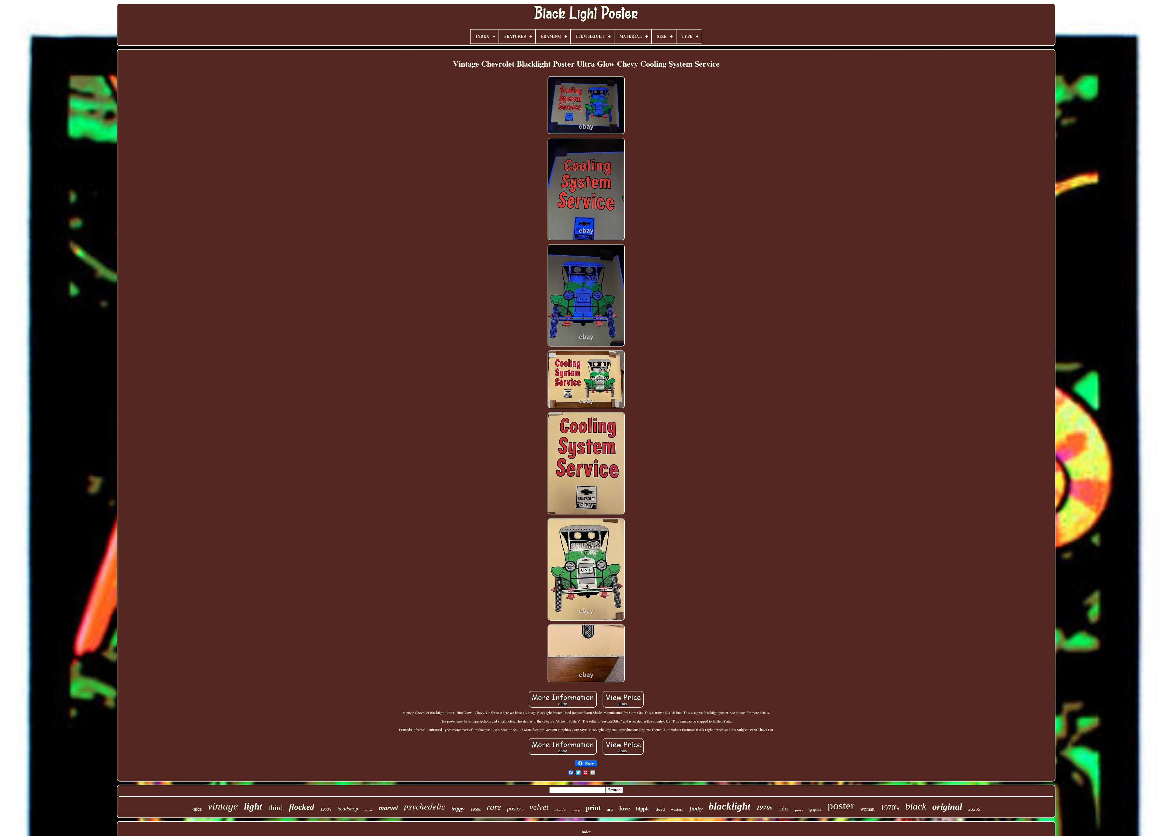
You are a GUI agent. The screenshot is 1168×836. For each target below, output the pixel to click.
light (253, 806)
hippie (643, 809)
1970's (890, 808)
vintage (223, 806)
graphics (815, 809)
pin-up (576, 810)
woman (867, 809)
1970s (764, 807)
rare (494, 807)
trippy (457, 809)
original (947, 807)
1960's (325, 809)
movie (368, 810)
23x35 (974, 809)
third (275, 807)
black (915, 806)
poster (841, 806)
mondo (560, 809)
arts (610, 809)
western (677, 809)
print (593, 808)
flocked (301, 807)
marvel (388, 808)
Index (586, 831)
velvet (539, 807)
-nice (197, 809)
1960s (476, 809)
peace (799, 810)
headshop (347, 809)
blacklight (729, 806)
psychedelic (424, 806)
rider (783, 808)
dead (660, 809)
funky (696, 809)
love (624, 808)
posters (515, 808)
